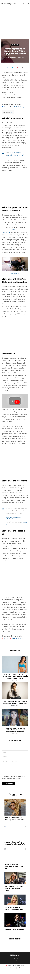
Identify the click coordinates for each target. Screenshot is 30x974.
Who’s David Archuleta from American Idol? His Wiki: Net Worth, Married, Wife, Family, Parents (15, 703)
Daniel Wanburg (12, 57)
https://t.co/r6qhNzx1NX (13, 518)
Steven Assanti (15, 273)
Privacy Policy (14, 958)
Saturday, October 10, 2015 (15, 155)
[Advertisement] (15, 24)
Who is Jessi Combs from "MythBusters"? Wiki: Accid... (13, 888)
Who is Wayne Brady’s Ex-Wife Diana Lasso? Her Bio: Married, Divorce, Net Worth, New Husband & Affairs (15, 729)
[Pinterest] (17, 67)
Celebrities (15, 44)
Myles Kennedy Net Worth (14, 929)
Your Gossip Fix (16, 153)
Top (15, 960)
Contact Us (21, 958)
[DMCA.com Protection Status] (15, 956)
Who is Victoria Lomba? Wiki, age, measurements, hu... (14, 820)
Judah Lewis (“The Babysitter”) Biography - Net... (13, 866)
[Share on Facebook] (7, 67)
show (11, 112)
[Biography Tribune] (10, 4)
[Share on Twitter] (12, 67)
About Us (8, 958)
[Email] (22, 67)
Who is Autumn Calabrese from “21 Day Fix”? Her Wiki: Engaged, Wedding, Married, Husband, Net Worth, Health (15, 676)
